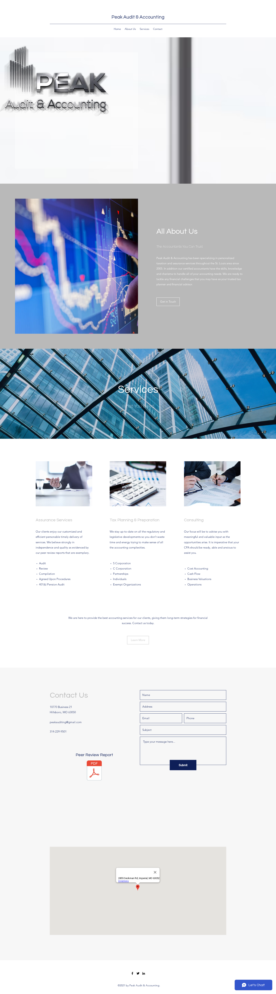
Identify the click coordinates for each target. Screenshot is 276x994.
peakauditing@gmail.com (66, 722)
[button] (168, 302)
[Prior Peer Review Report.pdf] (94, 771)
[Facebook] (132, 973)
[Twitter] (138, 973)
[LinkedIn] (144, 973)
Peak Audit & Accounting (138, 17)
